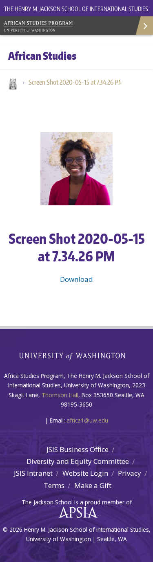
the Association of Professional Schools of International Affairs (76, 512)
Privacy (129, 473)
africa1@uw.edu (87, 420)
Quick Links (144, 25)
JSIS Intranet (33, 473)
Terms (54, 485)
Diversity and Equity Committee (78, 461)
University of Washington (76, 355)
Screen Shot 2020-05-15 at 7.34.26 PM (76, 82)
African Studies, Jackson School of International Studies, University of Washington (61, 27)
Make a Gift (92, 485)
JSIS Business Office (78, 449)
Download (76, 279)
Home (12, 84)
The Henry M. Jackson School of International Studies (76, 8)
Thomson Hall (60, 395)
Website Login (85, 473)
